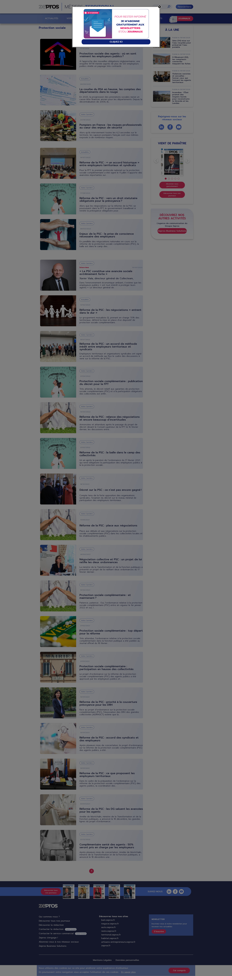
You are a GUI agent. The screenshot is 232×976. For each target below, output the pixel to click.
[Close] (159, 6)
